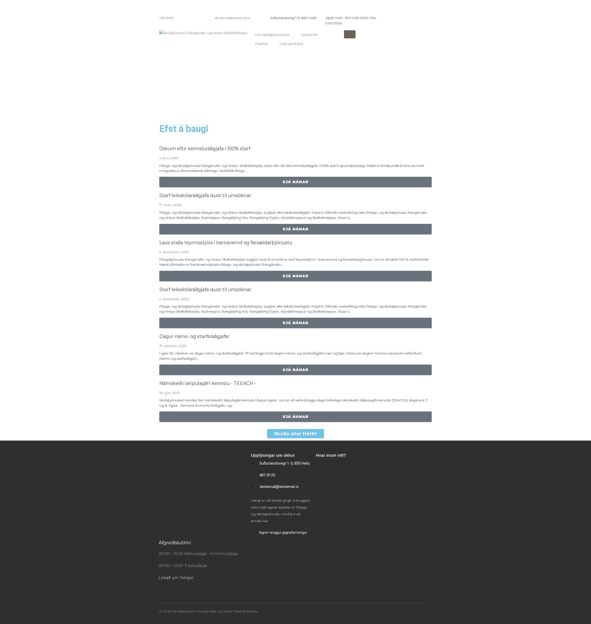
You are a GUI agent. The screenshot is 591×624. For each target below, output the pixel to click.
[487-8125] (165, 8)
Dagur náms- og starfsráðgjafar (194, 336)
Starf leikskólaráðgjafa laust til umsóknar (205, 195)
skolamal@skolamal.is (232, 18)
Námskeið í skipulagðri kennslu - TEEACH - (207, 383)
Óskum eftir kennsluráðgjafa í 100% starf (204, 148)
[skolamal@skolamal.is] (220, 8)
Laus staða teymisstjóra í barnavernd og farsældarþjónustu (225, 242)
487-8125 (166, 18)
